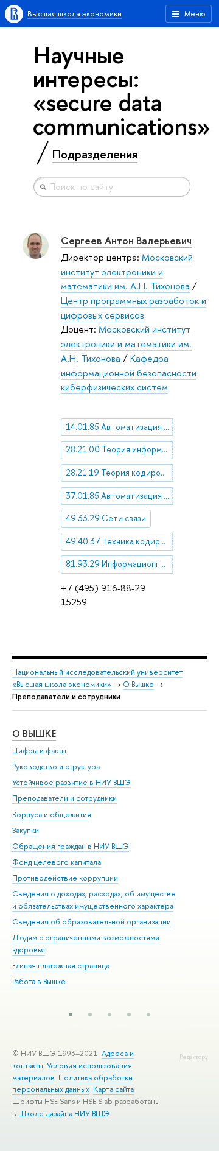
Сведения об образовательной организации (91, 922)
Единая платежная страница (60, 965)
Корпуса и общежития (51, 814)
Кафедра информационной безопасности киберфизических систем (128, 372)
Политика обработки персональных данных (72, 1083)
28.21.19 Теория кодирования (119, 472)
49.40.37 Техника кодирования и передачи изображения (119, 541)
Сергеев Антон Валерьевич (126, 240)
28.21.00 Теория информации (119, 449)
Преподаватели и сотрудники (64, 798)
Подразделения (94, 154)
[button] (70, 1014)
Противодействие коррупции (65, 878)
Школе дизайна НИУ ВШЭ (63, 1113)
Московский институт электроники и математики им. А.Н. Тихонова (127, 271)
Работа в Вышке (39, 981)
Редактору (193, 1057)
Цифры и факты (39, 750)
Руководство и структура (56, 766)
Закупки (25, 830)
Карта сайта (113, 1089)
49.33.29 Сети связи (106, 518)
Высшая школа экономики (74, 14)
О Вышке (138, 684)
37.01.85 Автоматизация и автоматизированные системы (119, 495)
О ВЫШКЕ (34, 733)
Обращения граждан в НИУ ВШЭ (70, 846)
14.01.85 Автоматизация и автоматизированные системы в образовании (119, 426)
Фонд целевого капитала (56, 862)
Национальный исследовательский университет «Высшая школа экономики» (97, 678)
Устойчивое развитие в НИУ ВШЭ (71, 782)
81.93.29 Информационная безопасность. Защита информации (119, 563)
